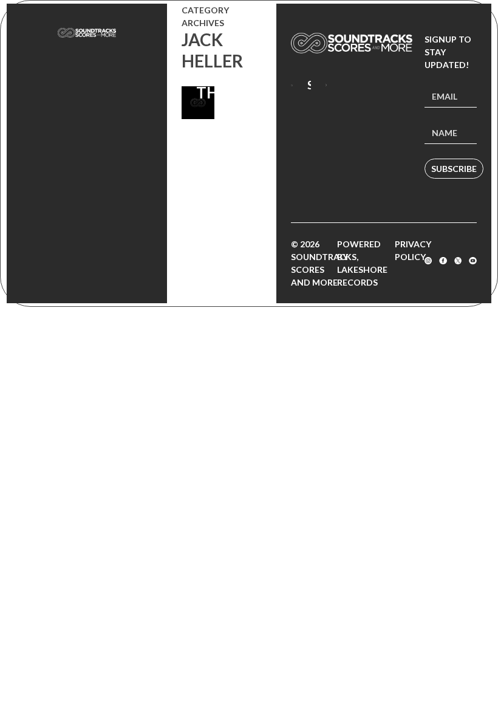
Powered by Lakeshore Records (362, 263)
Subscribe (454, 168)
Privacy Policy (413, 250)
